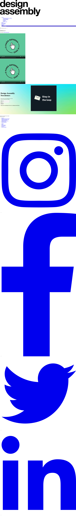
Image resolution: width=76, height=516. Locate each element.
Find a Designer (4, 23)
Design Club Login (4, 122)
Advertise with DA (4, 121)
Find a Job (3, 24)
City (1, 102)
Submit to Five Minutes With (5, 119)
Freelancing (4, 20)
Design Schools (5, 21)
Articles (3, 17)
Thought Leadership (5, 19)
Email (1, 100)
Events (2, 22)
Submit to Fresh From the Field (5, 118)
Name (1, 101)
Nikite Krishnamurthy (6, 32)
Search (2, 25)
